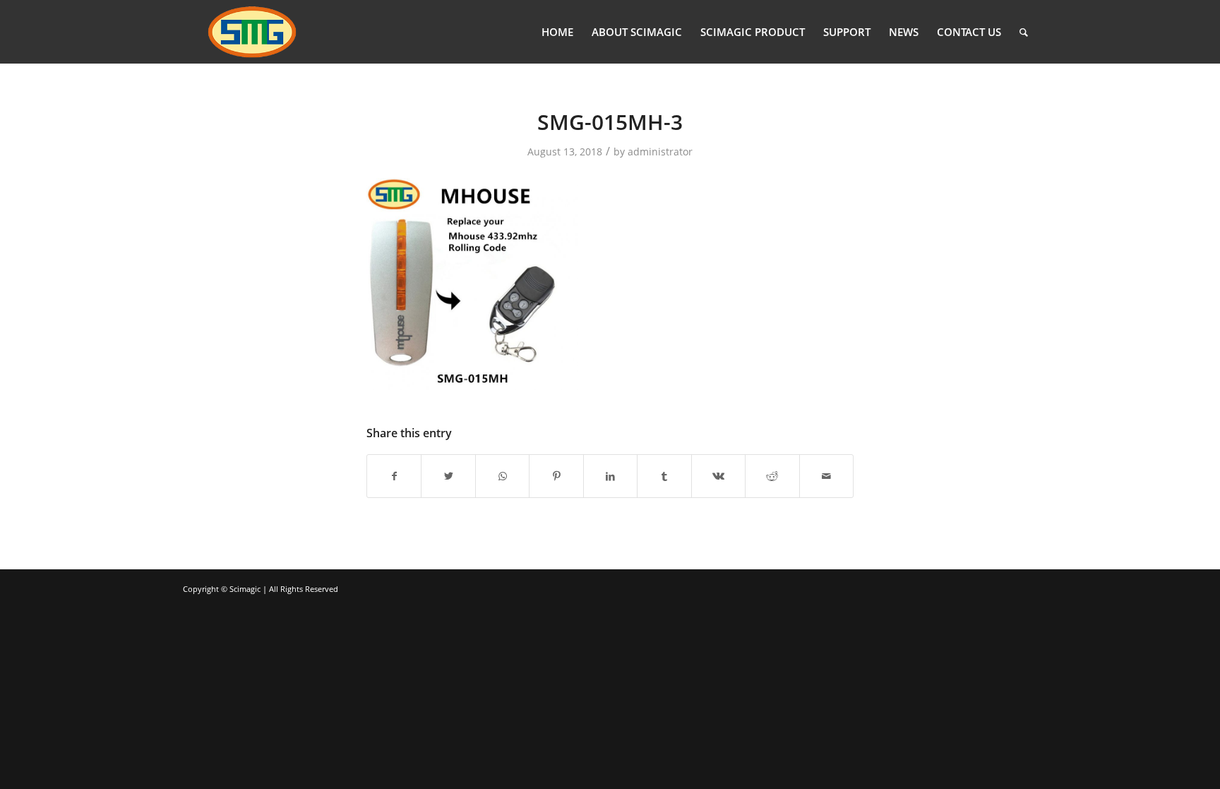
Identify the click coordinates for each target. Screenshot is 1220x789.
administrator (660, 151)
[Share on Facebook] (394, 476)
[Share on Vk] (718, 476)
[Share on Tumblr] (664, 476)
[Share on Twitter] (447, 476)
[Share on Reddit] (772, 476)
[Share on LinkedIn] (610, 476)
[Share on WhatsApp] (502, 476)
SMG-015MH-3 (610, 121)
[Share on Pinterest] (556, 476)
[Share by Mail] (827, 476)
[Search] (1023, 32)
